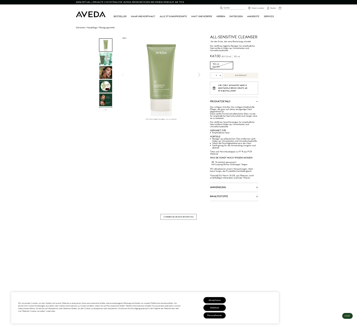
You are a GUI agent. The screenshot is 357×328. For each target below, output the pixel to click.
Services (269, 16)
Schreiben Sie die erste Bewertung (178, 217)
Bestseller (120, 16)
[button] (347, 316)
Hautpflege (92, 27)
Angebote (253, 16)
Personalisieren (214, 315)
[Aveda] (91, 14)
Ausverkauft (241, 75)
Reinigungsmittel (107, 27)
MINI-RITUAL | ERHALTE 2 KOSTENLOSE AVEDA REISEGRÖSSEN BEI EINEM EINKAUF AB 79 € (130, 2)
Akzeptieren (215, 300)
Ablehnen (214, 308)
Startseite (80, 27)
